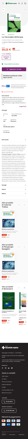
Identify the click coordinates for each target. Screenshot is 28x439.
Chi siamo (4, 379)
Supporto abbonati (6, 384)
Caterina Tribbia (7, 42)
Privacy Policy (12, 434)
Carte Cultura (5, 376)
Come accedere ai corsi (7, 390)
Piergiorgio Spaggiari (18, 42)
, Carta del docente (19, 87)
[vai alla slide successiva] (24, 205)
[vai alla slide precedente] (19, 205)
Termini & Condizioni (7, 381)
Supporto (4, 434)
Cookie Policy (21, 434)
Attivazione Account (6, 392)
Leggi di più (22, 106)
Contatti (3, 387)
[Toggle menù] (3, 3)
